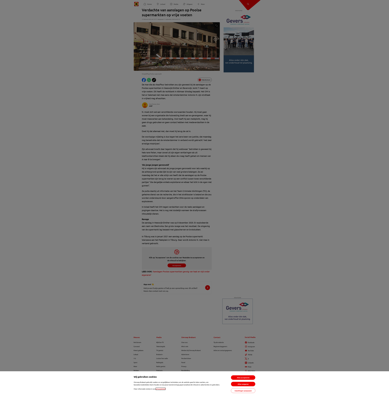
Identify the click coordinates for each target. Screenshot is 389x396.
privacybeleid (160, 389)
